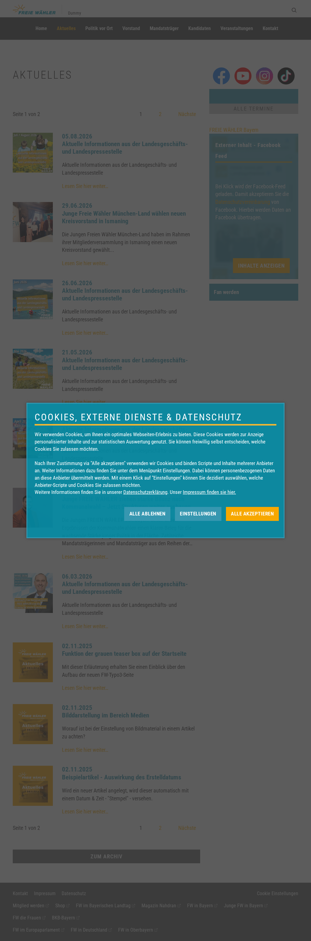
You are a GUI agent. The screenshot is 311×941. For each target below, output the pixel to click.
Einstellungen (198, 514)
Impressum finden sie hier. (209, 492)
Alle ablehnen (147, 514)
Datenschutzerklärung (145, 492)
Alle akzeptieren (252, 514)
